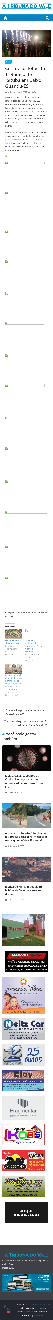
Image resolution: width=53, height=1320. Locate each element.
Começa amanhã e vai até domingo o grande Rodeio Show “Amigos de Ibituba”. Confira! (13, 681)
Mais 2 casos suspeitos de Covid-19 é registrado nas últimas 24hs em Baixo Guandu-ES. (26, 781)
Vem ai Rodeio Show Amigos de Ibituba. (13, 643)
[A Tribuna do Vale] (5, 18)
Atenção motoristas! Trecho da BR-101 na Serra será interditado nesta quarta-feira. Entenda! (26, 836)
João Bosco (34, 92)
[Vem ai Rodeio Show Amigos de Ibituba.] (13, 634)
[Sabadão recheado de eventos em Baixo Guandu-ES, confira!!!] (33, 634)
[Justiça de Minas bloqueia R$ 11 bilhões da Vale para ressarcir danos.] (26, 858)
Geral (8, 62)
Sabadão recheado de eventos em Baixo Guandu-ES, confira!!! (33, 646)
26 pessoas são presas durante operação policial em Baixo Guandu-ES (25, 723)
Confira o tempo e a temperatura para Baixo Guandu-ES (26, 712)
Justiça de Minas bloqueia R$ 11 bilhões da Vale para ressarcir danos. (25, 890)
